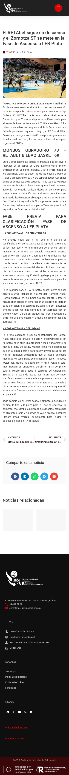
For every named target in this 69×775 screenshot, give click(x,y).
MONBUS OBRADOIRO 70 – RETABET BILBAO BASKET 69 (34, 153)
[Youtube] (19, 712)
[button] (15, 476)
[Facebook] (7, 712)
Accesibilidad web (18, 727)
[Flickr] (31, 712)
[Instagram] (25, 712)
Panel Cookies (16, 738)
